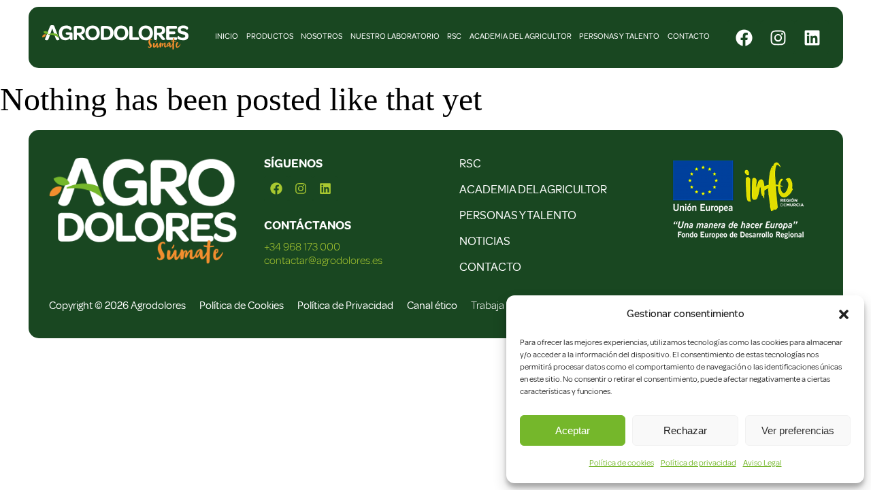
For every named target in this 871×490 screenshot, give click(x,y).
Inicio (226, 36)
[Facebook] (744, 37)
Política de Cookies (241, 305)
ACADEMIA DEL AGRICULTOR (533, 189)
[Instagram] (778, 37)
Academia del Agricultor (521, 36)
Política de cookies (621, 463)
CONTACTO (490, 266)
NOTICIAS (484, 240)
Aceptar (572, 430)
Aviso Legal (762, 463)
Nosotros (321, 36)
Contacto (689, 36)
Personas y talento (619, 36)
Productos (269, 36)
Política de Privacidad (345, 305)
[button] (844, 314)
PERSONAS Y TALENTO (517, 215)
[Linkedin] (812, 37)
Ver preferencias (797, 430)
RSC (454, 36)
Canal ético (432, 305)
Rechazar (685, 430)
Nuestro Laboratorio (395, 36)
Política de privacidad (698, 463)
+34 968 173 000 (302, 247)
